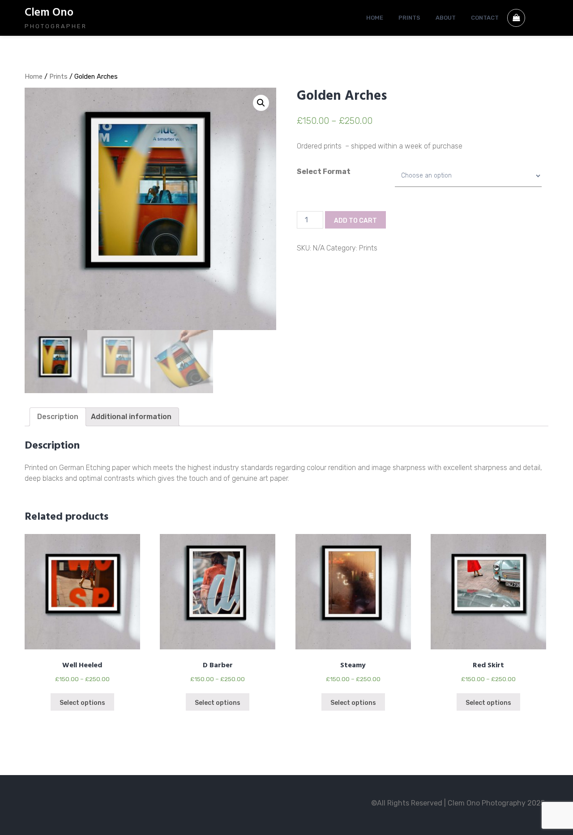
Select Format (324, 171)
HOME (374, 17)
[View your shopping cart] (516, 17)
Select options (82, 703)
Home (34, 76)
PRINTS (409, 17)
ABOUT (446, 17)
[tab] (58, 416)
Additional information (131, 416)
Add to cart (355, 221)
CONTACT (485, 17)
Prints (58, 76)
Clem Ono (49, 13)
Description (57, 416)
